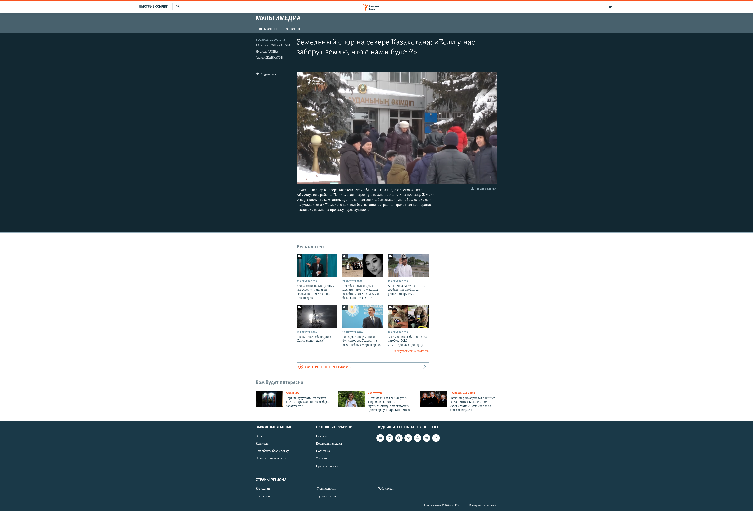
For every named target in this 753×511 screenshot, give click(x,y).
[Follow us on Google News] (426, 438)
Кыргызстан (264, 496)
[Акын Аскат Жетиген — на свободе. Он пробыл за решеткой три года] (408, 265)
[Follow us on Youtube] (380, 438)
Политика (293, 393)
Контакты (262, 443)
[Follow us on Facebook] (399, 438)
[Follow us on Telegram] (408, 438)
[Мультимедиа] (611, 6)
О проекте (293, 29)
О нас (259, 436)
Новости (322, 436)
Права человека (327, 466)
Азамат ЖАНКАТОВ (269, 57)
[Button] (266, 75)
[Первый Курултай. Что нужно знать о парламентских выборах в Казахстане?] (269, 399)
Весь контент (269, 29)
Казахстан (375, 393)
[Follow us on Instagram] (389, 438)
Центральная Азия (462, 393)
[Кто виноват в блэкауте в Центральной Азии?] (317, 316)
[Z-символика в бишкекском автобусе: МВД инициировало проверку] (408, 316)
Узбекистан (386, 488)
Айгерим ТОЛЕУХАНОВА (273, 45)
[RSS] (436, 438)
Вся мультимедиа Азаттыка (411, 351)
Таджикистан (326, 488)
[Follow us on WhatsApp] (417, 438)
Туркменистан (327, 496)
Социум (321, 458)
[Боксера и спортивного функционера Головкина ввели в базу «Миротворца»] (362, 316)
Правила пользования (271, 458)
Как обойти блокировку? (273, 451)
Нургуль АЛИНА (267, 51)
